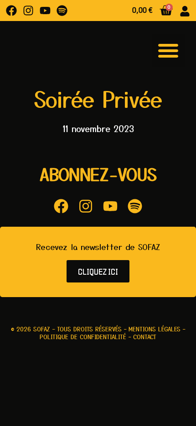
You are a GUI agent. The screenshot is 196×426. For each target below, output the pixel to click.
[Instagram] (28, 10)
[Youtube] (45, 10)
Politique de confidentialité (83, 336)
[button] (168, 50)
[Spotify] (62, 10)
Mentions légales (155, 329)
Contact (144, 336)
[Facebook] (11, 10)
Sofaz (41, 329)
